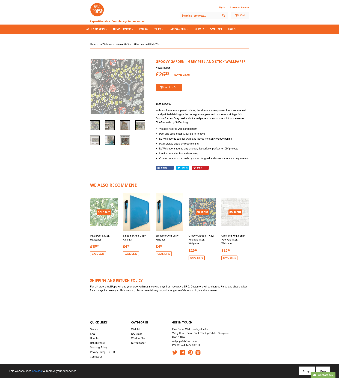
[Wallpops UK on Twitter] (174, 353)
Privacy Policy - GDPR (102, 352)
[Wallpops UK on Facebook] (182, 353)
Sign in (222, 7)
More (231, 29)
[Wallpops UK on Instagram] (198, 353)
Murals (199, 29)
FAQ (92, 333)
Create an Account (239, 7)
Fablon (143, 29)
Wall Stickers (95, 29)
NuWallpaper (122, 29)
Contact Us (96, 356)
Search (94, 329)
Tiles (158, 29)
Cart (242, 15)
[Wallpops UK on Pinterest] (190, 353)
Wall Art (216, 29)
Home (93, 44)
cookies (37, 371)
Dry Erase (136, 333)
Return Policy (97, 342)
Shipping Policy (98, 347)
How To (94, 338)
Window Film (178, 29)
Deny (323, 371)
